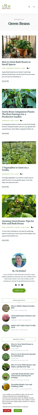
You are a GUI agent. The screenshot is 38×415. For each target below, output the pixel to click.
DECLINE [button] (7, 410)
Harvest (17, 68)
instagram (19, 285)
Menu (34, 7)
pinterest (15, 285)
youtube (22, 285)
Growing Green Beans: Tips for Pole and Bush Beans (18, 222)
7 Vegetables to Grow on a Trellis (15, 168)
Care (3, 68)
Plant (23, 68)
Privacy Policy (6, 403)
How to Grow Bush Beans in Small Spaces (16, 63)
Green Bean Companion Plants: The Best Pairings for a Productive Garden (18, 114)
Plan (12, 120)
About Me (19, 290)
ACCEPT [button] (18, 410)
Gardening (10, 68)
